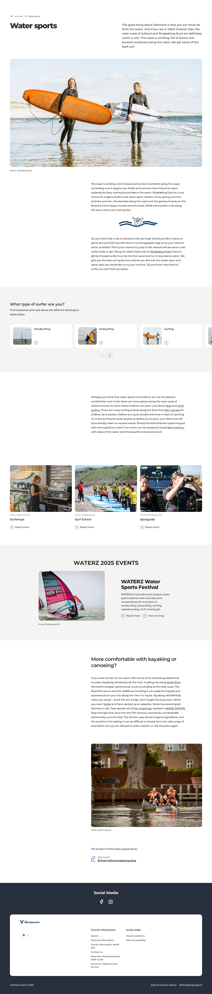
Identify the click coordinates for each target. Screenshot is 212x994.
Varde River (173, 682)
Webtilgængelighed (190, 985)
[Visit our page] (101, 901)
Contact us (97, 952)
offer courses (172, 410)
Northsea (18, 16)
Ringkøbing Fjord (160, 251)
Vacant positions (135, 935)
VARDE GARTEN (175, 708)
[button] (41, 521)
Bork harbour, (176, 427)
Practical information (102, 940)
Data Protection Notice (164, 985)
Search (95, 935)
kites (168, 405)
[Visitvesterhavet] (30, 922)
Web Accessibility (136, 940)
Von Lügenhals (142, 708)
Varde (107, 704)
